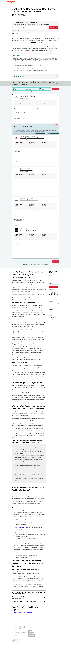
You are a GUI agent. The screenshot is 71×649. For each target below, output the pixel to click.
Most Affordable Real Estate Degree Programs (23, 612)
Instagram (14, 643)
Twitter (13, 645)
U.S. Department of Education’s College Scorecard (39, 59)
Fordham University (26, 170)
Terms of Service (15, 641)
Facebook (13, 642)
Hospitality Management (53, 299)
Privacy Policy (14, 640)
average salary (33, 42)
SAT (36, 348)
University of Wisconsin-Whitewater (32, 138)
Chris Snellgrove (21, 14)
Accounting (51, 303)
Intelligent (11, 2)
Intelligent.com (18, 639)
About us (31, 633)
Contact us (31, 635)
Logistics (50, 311)
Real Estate (51, 301)
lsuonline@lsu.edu (18, 220)
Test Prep (45, 1)
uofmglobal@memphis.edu (20, 116)
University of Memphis (27, 96)
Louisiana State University (29, 200)
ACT (33, 348)
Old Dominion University (28, 230)
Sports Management (52, 317)
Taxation (50, 305)
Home (30, 631)
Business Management (53, 319)
